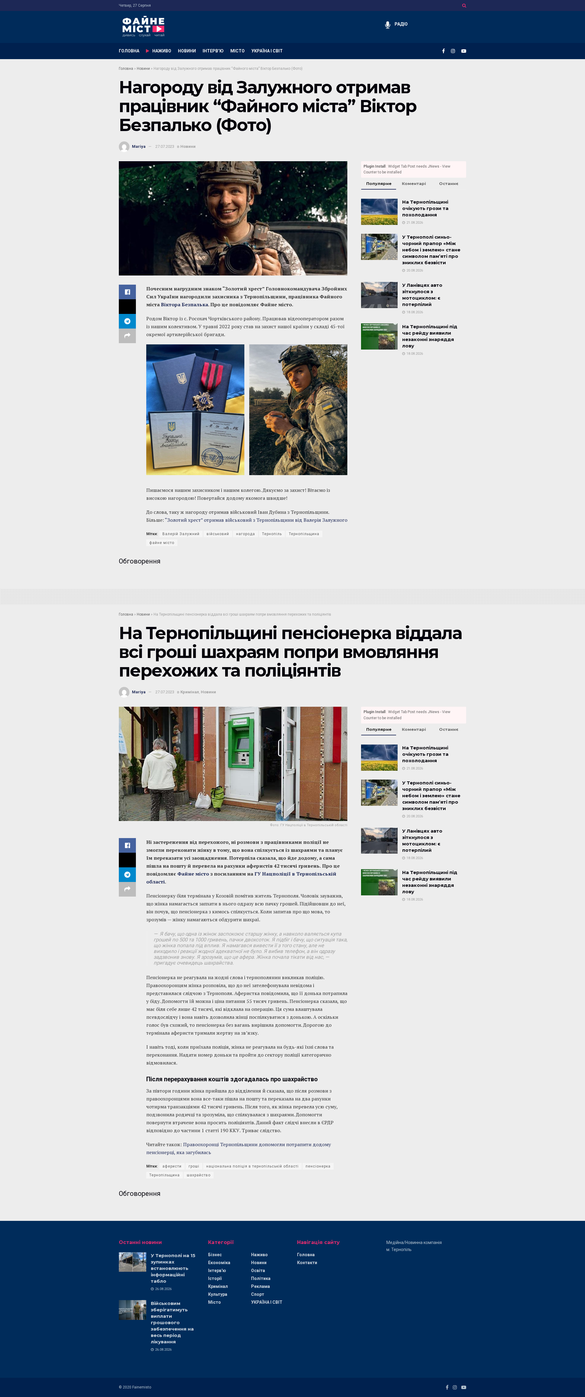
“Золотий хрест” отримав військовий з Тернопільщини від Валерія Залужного (256, 520)
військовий (218, 534)
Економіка (219, 1262)
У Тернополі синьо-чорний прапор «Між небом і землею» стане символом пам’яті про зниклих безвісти (431, 249)
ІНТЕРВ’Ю (213, 50)
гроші (194, 1166)
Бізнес (215, 1254)
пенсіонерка (318, 1166)
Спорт (257, 1294)
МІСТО (237, 50)
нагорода (245, 534)
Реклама (260, 1286)
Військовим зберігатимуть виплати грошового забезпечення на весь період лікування (172, 1322)
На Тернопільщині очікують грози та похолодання (425, 208)
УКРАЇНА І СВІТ (267, 50)
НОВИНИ (187, 50)
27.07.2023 (164, 146)
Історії (215, 1278)
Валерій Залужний (181, 534)
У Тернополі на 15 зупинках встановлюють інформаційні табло (173, 1268)
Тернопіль (272, 534)
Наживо (259, 1254)
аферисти (172, 1166)
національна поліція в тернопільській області (252, 1166)
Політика (261, 1278)
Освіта (258, 1270)
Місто (214, 1302)
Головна (126, 68)
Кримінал (189, 692)
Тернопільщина (304, 534)
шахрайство (199, 1175)
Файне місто (193, 873)
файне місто (161, 543)
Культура (217, 1294)
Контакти (307, 1262)
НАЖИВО (161, 50)
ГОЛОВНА (129, 50)
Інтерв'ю (217, 1270)
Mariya (139, 146)
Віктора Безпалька (184, 304)
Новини (143, 68)
